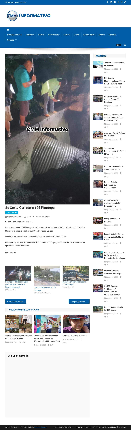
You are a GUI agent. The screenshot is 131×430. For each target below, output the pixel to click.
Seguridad (30, 35)
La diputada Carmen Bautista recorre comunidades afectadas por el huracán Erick (47, 338)
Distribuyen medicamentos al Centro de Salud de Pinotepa (114, 81)
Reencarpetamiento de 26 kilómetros (113, 308)
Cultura (67, 35)
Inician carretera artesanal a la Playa (112, 272)
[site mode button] (118, 45)
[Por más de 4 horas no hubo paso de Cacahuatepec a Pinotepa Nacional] (18, 273)
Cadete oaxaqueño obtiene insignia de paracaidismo (112, 203)
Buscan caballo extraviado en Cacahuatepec (110, 185)
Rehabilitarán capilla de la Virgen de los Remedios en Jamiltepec (114, 255)
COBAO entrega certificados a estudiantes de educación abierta (112, 290)
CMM (28, 217)
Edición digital (89, 35)
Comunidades (54, 35)
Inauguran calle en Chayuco (112, 220)
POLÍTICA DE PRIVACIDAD (107, 427)
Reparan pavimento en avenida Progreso (113, 168)
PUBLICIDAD (79, 427)
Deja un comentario (42, 217)
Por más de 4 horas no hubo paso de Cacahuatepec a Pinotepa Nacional (16, 284)
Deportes (112, 35)
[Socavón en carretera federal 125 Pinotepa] (76, 273)
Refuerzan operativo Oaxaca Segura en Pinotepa (113, 99)
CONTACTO (90, 427)
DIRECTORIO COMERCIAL (62, 427)
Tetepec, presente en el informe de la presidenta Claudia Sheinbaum (80, 302)
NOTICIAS (122, 427)
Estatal (76, 35)
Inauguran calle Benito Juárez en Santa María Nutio (113, 237)
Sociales (10, 40)
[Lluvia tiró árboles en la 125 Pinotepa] (47, 276)
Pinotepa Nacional (14, 35)
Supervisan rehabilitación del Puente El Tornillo (114, 151)
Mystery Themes (40, 427)
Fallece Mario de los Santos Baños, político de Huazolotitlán (113, 117)
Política (41, 35)
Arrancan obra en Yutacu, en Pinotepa (114, 134)
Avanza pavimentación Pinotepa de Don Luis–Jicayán (18, 337)
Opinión (102, 35)
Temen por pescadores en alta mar (114, 64)
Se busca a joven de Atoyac (74, 336)
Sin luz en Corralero (17, 302)
